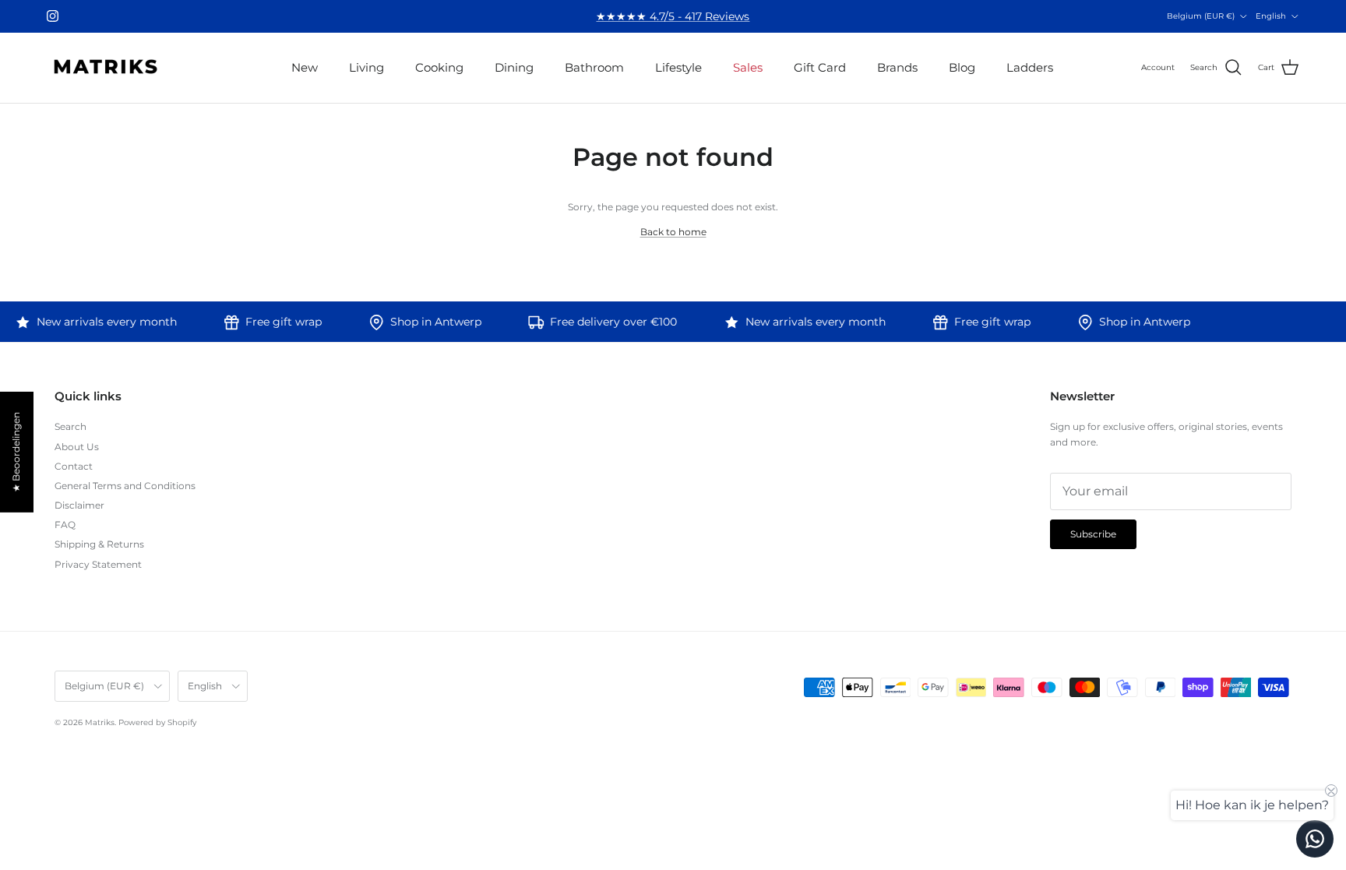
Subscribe (673, 480)
